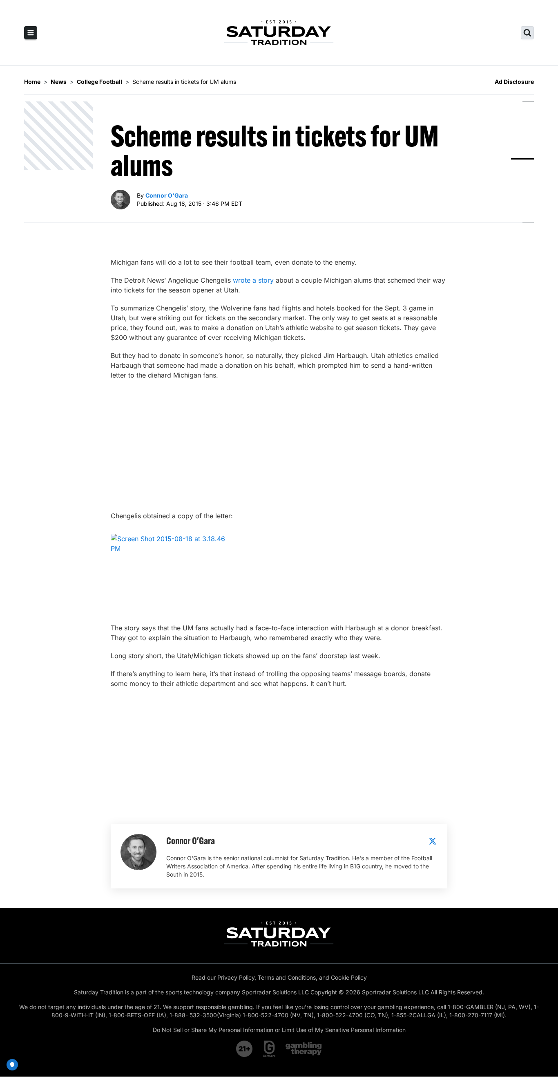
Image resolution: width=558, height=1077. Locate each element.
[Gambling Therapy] (304, 1049)
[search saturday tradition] (527, 32)
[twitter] (432, 841)
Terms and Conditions (287, 977)
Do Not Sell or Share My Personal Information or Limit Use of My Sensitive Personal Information (279, 1029)
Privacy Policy (235, 977)
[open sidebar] (30, 32)
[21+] (244, 1049)
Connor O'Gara (166, 195)
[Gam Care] (269, 1049)
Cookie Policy (349, 977)
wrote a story (253, 280)
